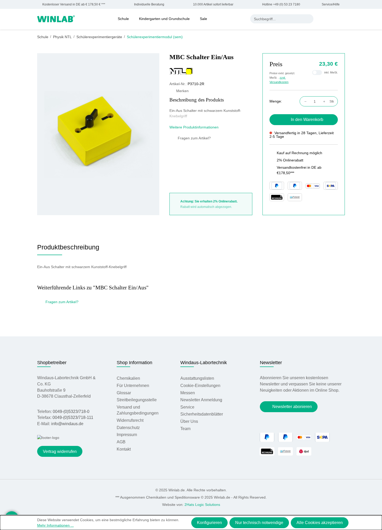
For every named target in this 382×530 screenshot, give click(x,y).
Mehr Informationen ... (55, 525)
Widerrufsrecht (130, 420)
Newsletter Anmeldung (201, 400)
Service (187, 407)
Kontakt (124, 449)
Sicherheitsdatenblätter (201, 414)
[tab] (68, 249)
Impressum (127, 434)
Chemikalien (128, 378)
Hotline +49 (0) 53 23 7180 (281, 4)
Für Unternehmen (133, 385)
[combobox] (277, 18)
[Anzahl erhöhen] (325, 101)
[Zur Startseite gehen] (56, 18)
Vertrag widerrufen (60, 451)
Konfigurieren (209, 522)
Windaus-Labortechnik (203, 362)
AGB (121, 442)
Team (185, 428)
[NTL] (210, 71)
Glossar (124, 393)
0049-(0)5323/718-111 (72, 417)
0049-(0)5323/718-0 (71, 411)
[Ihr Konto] (321, 18)
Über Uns (189, 421)
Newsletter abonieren (292, 406)
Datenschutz (128, 427)
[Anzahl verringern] (304, 101)
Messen (187, 393)
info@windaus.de (67, 424)
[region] (98, 134)
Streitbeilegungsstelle (137, 400)
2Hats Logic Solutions (202, 504)
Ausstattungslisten (197, 378)
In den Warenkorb (307, 119)
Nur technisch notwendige (259, 522)
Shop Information (134, 362)
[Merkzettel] (332, 18)
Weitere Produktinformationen (194, 127)
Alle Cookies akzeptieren (320, 522)
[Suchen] (308, 18)
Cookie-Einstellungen (200, 385)
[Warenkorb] (342, 18)
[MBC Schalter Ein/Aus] (98, 134)
